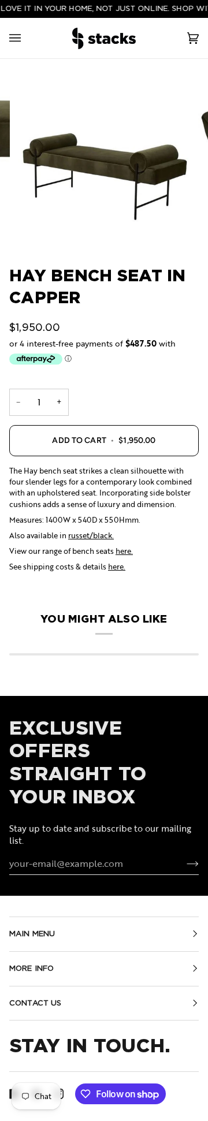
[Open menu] (26, 38)
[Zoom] (104, 159)
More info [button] (31, 968)
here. (124, 551)
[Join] (183, 863)
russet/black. (91, 535)
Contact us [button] (35, 1003)
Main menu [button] (32, 933)
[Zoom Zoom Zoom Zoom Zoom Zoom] (104, 159)
